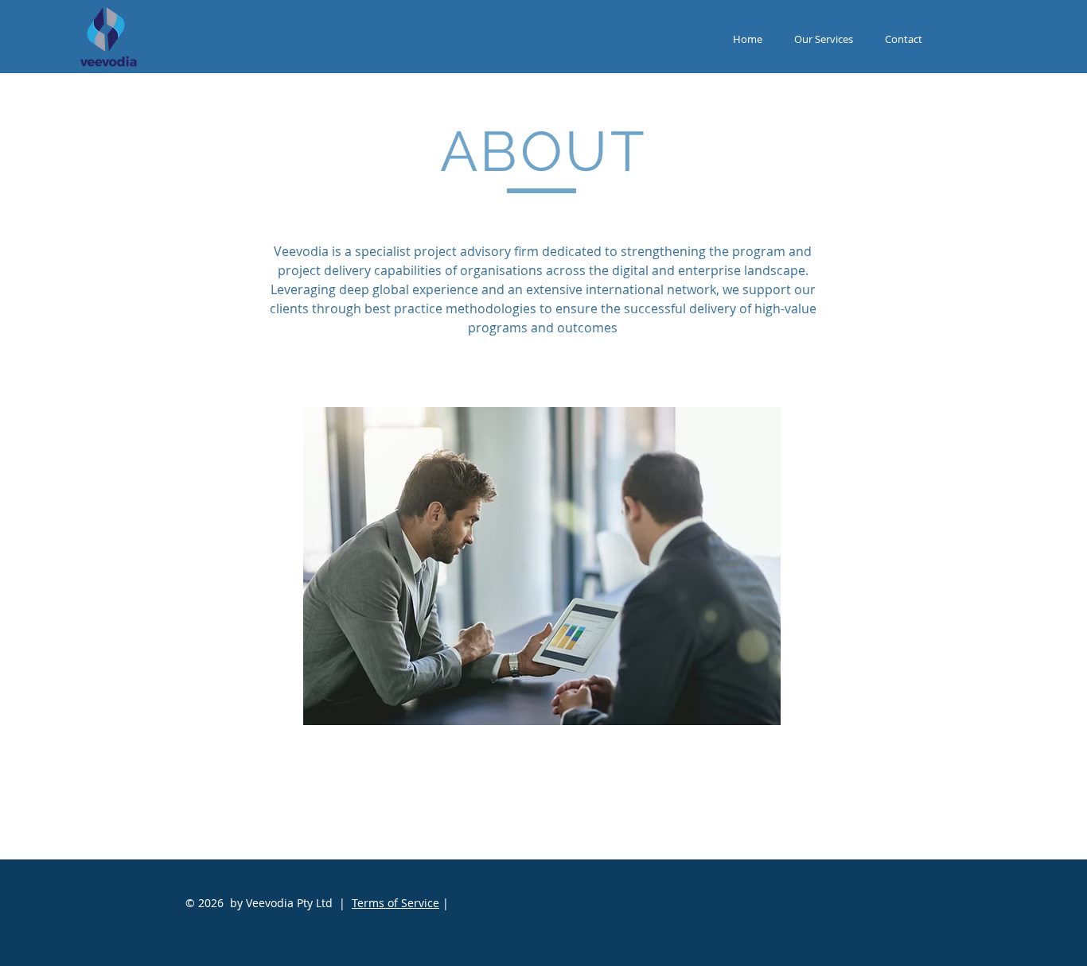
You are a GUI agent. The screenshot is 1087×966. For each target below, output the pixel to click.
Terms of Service (395, 902)
